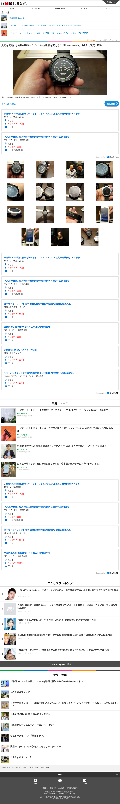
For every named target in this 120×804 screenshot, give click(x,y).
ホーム (12, 8)
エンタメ (84, 8)
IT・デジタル (36, 8)
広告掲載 (53, 788)
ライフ (108, 8)
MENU (109, 2)
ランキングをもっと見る (60, 664)
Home (35, 783)
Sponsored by (101, 157)
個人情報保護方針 (72, 788)
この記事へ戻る (8, 104)
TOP (60, 774)
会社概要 (61, 788)
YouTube (85, 783)
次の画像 (111, 103)
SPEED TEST (60, 8)
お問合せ (45, 788)
